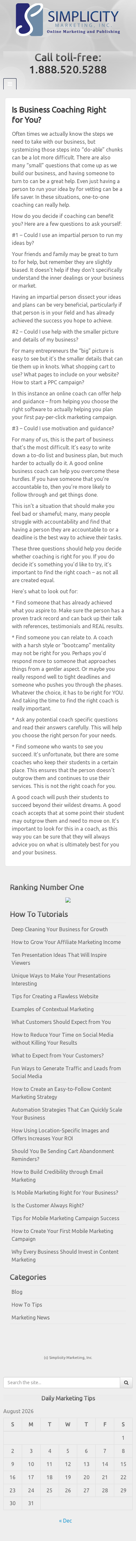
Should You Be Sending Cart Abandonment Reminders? (63, 1155)
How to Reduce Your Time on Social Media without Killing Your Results (63, 1039)
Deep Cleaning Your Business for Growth (60, 929)
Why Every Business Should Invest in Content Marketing (65, 1256)
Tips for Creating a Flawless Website (55, 996)
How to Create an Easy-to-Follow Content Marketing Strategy (61, 1093)
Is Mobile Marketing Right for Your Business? (65, 1193)
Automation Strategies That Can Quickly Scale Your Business (67, 1114)
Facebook (63, 44)
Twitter (72, 44)
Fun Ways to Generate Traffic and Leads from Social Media (66, 1072)
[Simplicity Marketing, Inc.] (68, 19)
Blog (17, 1292)
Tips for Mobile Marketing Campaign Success (65, 1218)
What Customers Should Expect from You (61, 1022)
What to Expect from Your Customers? (58, 1055)
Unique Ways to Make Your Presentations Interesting (61, 979)
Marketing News (31, 1317)
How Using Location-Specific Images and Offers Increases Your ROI (60, 1134)
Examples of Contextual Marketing (53, 1009)
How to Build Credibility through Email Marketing (57, 1176)
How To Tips (27, 1305)
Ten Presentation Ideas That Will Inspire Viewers (59, 959)
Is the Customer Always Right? (48, 1205)
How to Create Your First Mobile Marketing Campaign (62, 1235)
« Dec (65, 1521)
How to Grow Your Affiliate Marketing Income (66, 942)
